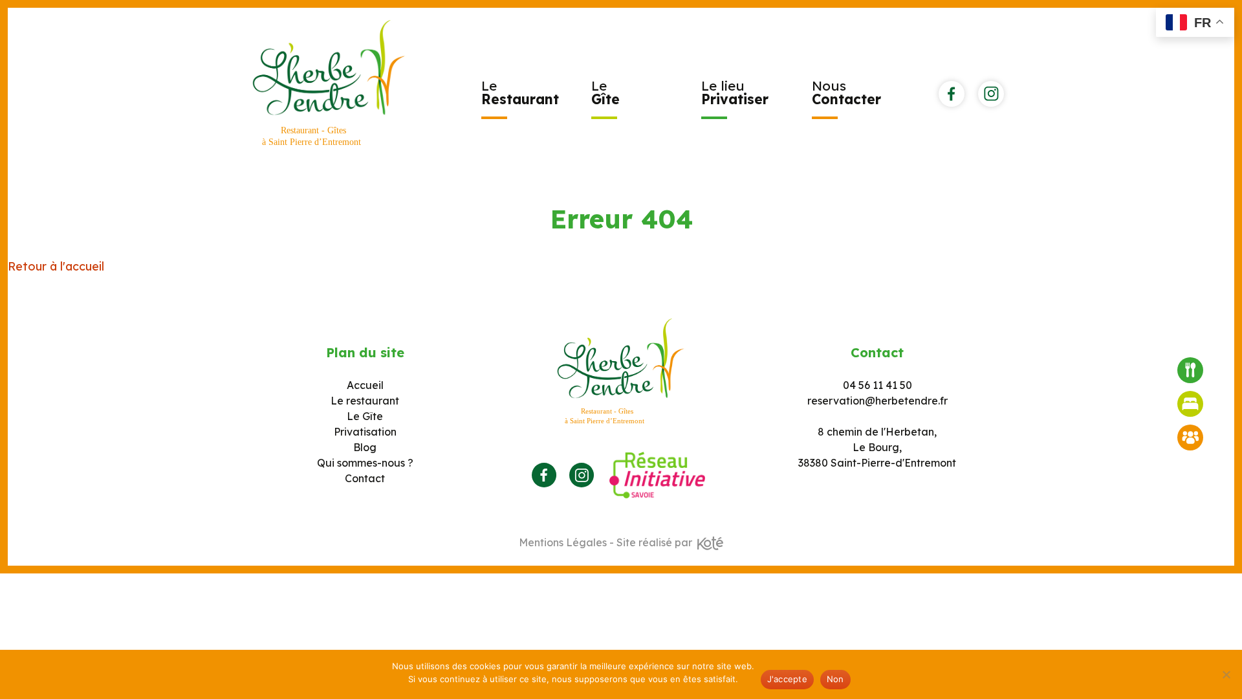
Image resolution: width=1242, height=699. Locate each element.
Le (520, 92)
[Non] (1225, 674)
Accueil (365, 385)
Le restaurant (365, 400)
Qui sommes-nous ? (365, 462)
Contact (365, 478)
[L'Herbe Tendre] (329, 84)
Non (835, 679)
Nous (846, 92)
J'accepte (787, 679)
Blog (364, 447)
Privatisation (365, 431)
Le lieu (734, 92)
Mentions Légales (563, 542)
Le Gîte (365, 416)
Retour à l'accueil (56, 266)
